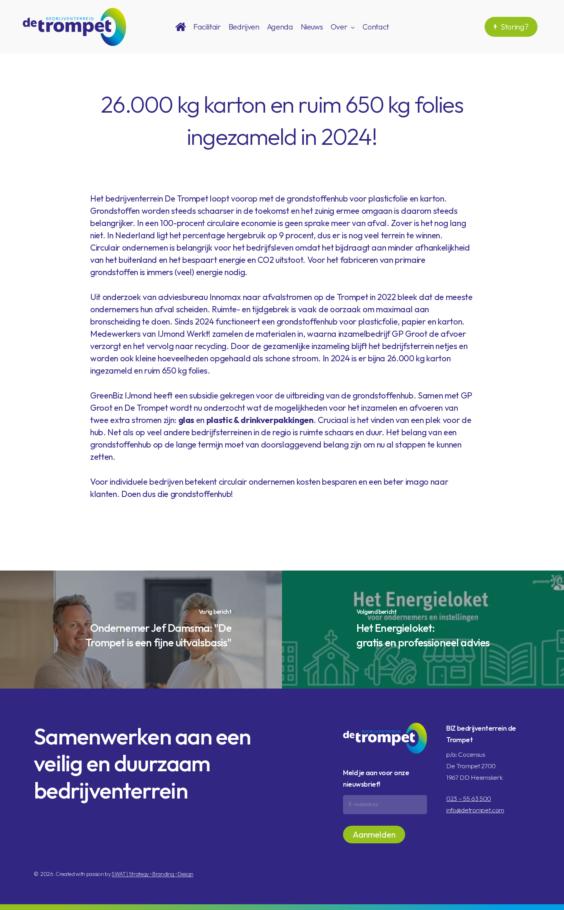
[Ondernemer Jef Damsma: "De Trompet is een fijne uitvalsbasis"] (141, 630)
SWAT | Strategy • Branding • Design (152, 874)
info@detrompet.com (475, 810)
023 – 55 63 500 (468, 798)
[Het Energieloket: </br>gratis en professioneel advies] (423, 630)
